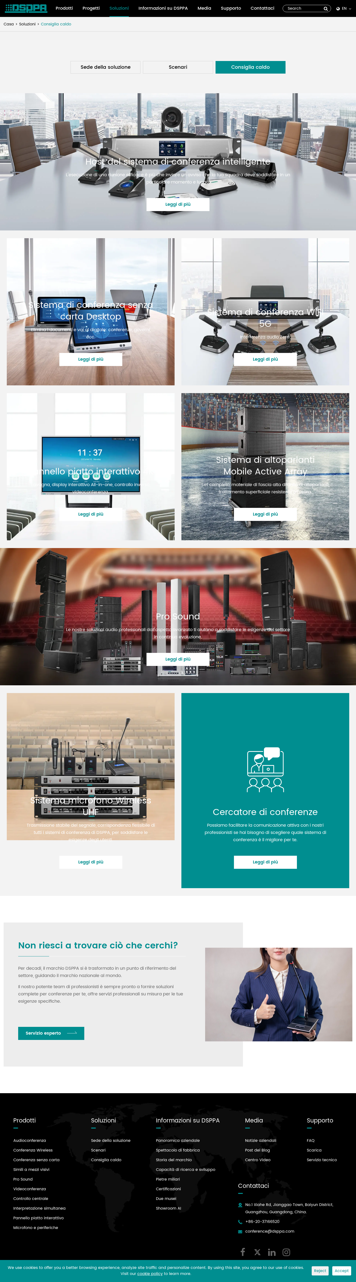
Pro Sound (178, 617)
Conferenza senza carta (36, 1160)
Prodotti (64, 8)
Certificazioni (168, 1189)
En (344, 8)
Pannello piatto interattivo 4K (91, 472)
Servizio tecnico (322, 1160)
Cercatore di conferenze (265, 812)
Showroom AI (168, 1208)
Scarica (314, 1150)
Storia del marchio (174, 1160)
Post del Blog (257, 1150)
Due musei (166, 1199)
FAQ (311, 1140)
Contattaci (262, 8)
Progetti (91, 8)
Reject (320, 1271)
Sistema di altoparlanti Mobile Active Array (265, 466)
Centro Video (258, 1160)
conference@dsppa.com (269, 1231)
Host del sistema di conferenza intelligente (178, 162)
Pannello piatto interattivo (38, 1218)
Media (204, 8)
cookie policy (150, 1274)
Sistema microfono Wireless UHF (90, 806)
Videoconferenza (29, 1189)
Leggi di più (178, 204)
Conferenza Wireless (33, 1150)
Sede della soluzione (106, 67)
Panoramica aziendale (178, 1140)
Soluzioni (119, 8)
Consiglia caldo (56, 24)
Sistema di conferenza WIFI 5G (265, 318)
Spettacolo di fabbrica (178, 1150)
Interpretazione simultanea (39, 1208)
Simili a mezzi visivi (31, 1170)
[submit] (325, 8)
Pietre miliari (168, 1179)
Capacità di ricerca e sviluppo (185, 1170)
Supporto (231, 8)
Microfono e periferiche (35, 1228)
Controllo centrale (30, 1199)
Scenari (178, 67)
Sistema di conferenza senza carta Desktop (90, 311)
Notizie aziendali (260, 1140)
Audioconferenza (29, 1140)
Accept (342, 1271)
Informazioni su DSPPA (163, 8)
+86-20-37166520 (262, 1222)
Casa (9, 24)
